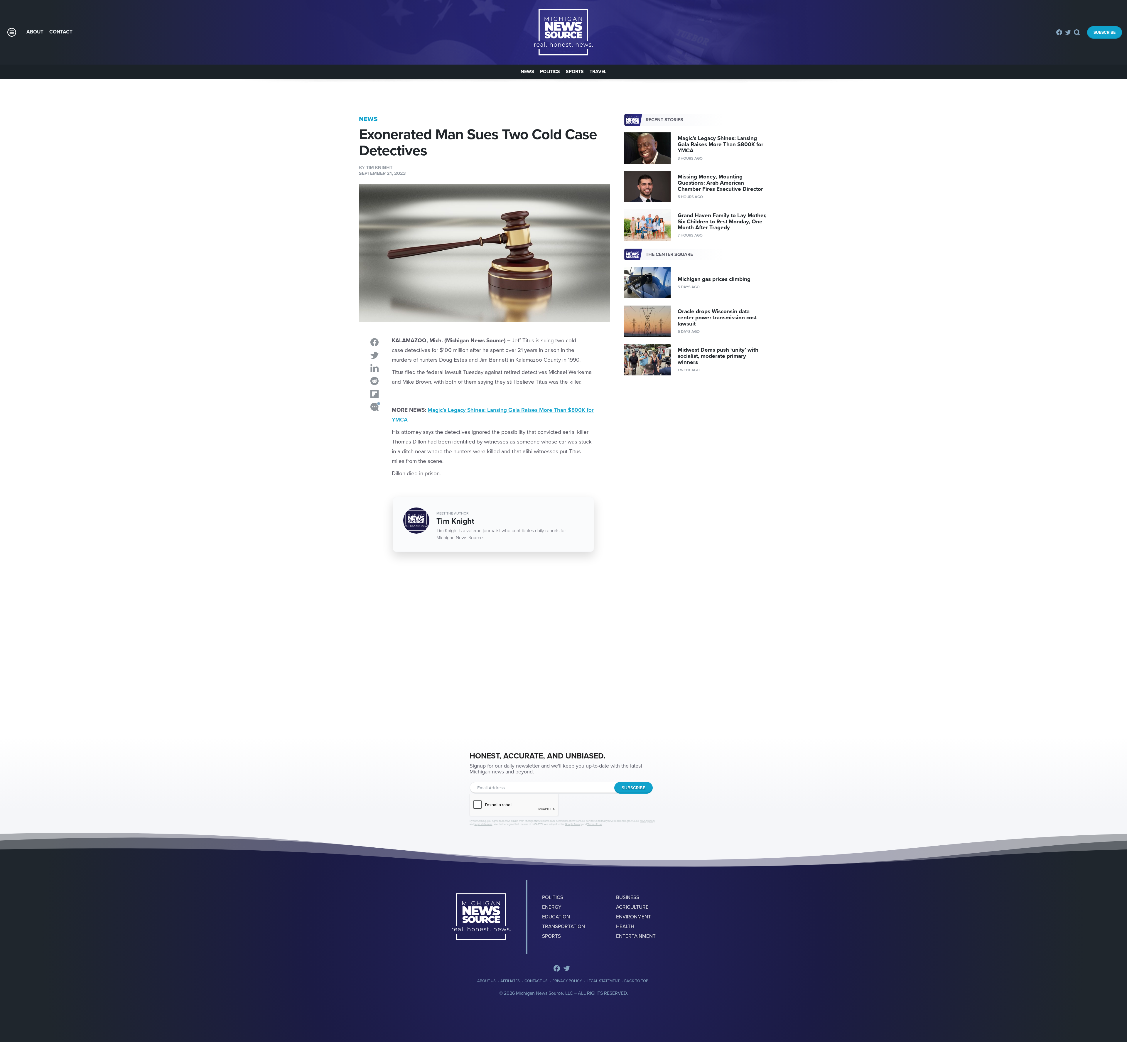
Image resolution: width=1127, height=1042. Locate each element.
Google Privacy (573, 824)
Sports (575, 72)
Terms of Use (594, 824)
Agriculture (632, 907)
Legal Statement (603, 981)
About (34, 32)
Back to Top (636, 981)
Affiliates (510, 981)
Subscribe (1105, 32)
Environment (633, 917)
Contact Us (536, 981)
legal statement (483, 824)
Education (556, 917)
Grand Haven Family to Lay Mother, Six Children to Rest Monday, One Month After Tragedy (722, 221)
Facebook (1059, 32)
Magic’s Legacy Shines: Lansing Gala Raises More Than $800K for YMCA (720, 144)
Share (374, 342)
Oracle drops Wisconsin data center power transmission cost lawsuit (717, 317)
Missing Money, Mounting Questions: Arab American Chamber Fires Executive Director (720, 182)
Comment (374, 407)
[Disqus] (484, 647)
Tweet (374, 355)
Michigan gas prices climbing (714, 279)
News (527, 72)
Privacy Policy (567, 981)
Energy (551, 907)
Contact (60, 32)
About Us (486, 981)
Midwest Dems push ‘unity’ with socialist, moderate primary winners (718, 356)
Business (627, 897)
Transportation (563, 926)
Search (1077, 32)
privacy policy (647, 821)
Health (625, 926)
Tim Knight (379, 168)
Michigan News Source (481, 916)
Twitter (1068, 32)
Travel (598, 72)
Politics (550, 72)
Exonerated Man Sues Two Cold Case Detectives (563, 32)
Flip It (374, 394)
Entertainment (636, 936)
